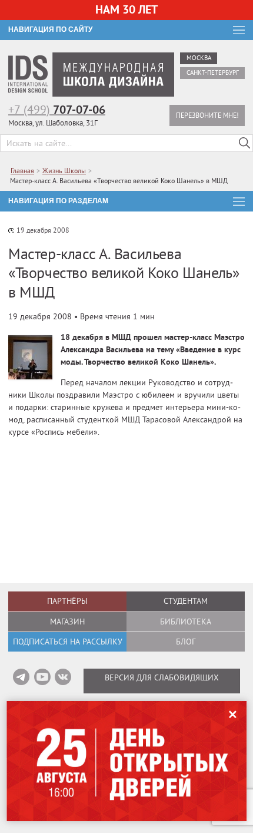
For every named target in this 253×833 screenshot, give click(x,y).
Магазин (67, 621)
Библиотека (185, 621)
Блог (185, 641)
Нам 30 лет (126, 9)
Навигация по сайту (50, 29)
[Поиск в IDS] (244, 143)
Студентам (186, 601)
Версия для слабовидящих (162, 677)
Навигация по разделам (58, 201)
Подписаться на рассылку (67, 641)
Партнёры (67, 601)
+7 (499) (56, 109)
